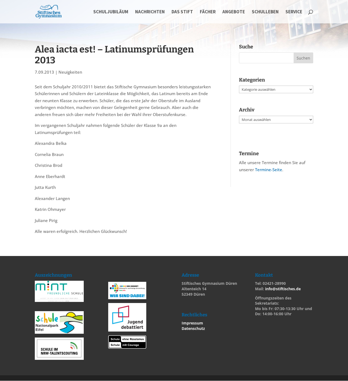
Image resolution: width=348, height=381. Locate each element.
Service (293, 12)
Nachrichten (150, 12)
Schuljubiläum (110, 12)
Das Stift (182, 12)
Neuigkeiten (70, 72)
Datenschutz (193, 328)
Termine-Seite (268, 169)
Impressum (192, 323)
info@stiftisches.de (283, 288)
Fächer (208, 12)
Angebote (233, 12)
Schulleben (265, 12)
